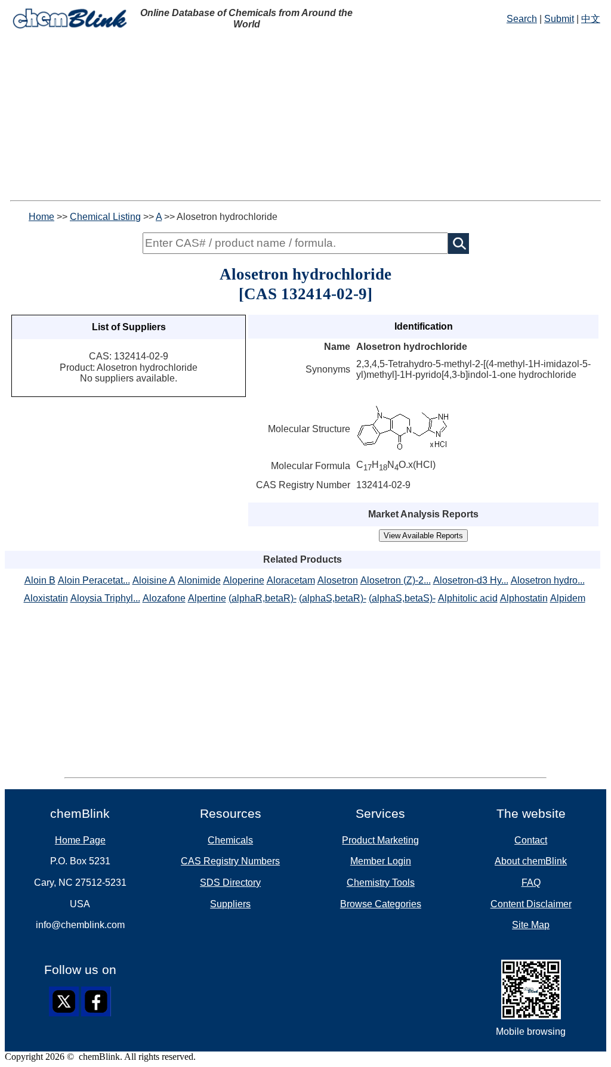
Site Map (531, 925)
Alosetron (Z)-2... (395, 580)
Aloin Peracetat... (94, 580)
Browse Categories (380, 904)
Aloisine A (153, 580)
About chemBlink (531, 861)
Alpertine (207, 598)
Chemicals (230, 840)
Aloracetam (291, 580)
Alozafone (164, 598)
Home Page (80, 840)
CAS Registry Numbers (230, 861)
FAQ (531, 882)
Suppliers (230, 904)
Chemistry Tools (381, 882)
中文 (590, 19)
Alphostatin (524, 598)
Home (41, 217)
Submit (559, 19)
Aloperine (243, 580)
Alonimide (199, 580)
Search (522, 19)
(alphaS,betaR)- (332, 598)
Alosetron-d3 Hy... (470, 580)
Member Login (380, 861)
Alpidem (567, 598)
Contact (530, 840)
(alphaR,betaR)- (263, 598)
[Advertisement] (305, 116)
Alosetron (337, 580)
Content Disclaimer (531, 904)
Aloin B (39, 580)
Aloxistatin (46, 598)
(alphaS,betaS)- (402, 598)
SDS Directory (230, 882)
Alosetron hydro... (548, 580)
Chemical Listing (105, 217)
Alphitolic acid (468, 598)
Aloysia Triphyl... (105, 598)
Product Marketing (380, 840)
